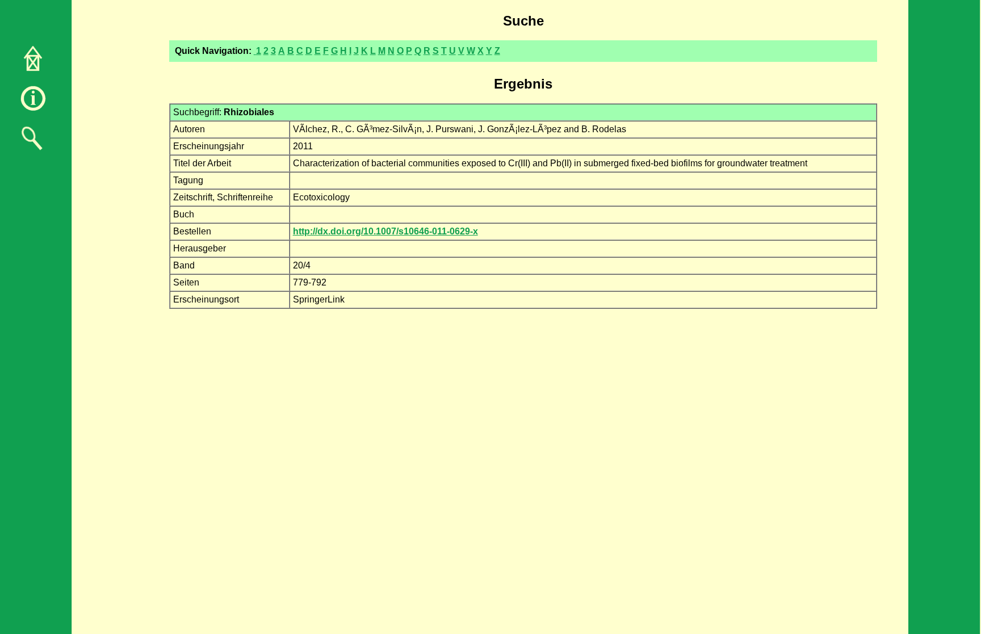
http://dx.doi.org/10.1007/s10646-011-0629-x (385, 231)
